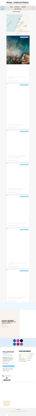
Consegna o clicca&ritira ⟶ (6, 323)
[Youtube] (18, 344)
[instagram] (18, 340)
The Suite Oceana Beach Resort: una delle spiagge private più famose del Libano (17, 157)
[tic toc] (21, 344)
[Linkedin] (14, 344)
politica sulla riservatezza (8, 369)
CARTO (28, 31)
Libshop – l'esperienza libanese (17, 2)
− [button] (7, 16)
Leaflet (18, 31)
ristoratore (23, 411)
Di (26, 411)
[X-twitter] (21, 340)
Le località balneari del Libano (17, 223)
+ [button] (7, 15)
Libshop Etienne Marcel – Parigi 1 (24, 353)
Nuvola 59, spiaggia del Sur (15, 124)
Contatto (10, 411)
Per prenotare (18, 9)
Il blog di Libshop (16, 11)
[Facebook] (14, 340)
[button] (32, 8)
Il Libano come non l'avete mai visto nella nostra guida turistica (7, 403)
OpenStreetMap (21, 31)
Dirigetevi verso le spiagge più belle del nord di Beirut (17, 189)
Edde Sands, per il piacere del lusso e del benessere (16, 298)
